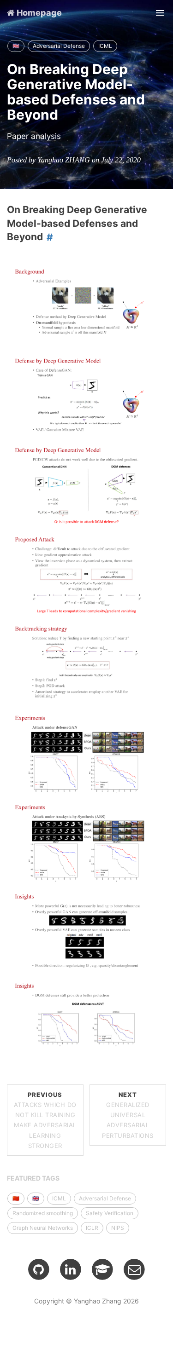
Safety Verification (109, 1213)
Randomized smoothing (42, 1213)
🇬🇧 (15, 45)
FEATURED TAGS (33, 1178)
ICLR (92, 1227)
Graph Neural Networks (42, 1227)
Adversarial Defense (59, 45)
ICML (105, 45)
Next (128, 1115)
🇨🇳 (15, 1198)
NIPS (117, 1227)
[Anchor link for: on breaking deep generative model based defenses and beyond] (48, 237)
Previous (45, 1120)
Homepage (38, 12)
